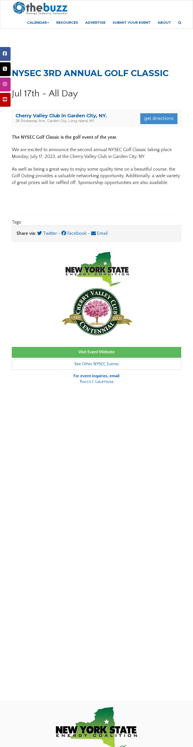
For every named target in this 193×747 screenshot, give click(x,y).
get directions (158, 118)
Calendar (37, 22)
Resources (67, 22)
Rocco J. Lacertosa (96, 379)
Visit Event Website (96, 352)
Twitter (49, 233)
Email (102, 233)
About (164, 22)
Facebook (76, 233)
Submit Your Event (132, 22)
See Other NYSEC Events (96, 364)
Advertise (95, 22)
